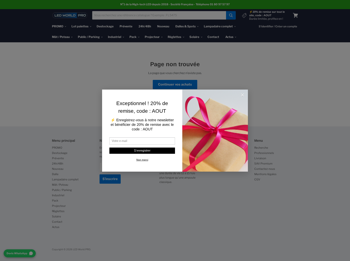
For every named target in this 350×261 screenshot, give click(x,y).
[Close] (242, 95)
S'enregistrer (142, 150)
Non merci (142, 159)
